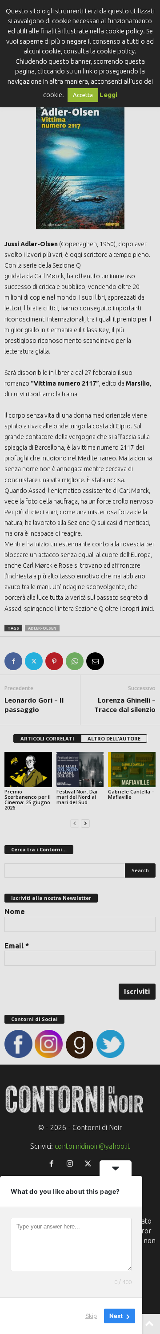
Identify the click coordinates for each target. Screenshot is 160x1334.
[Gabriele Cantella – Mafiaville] (132, 770)
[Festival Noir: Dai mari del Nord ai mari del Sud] (80, 770)
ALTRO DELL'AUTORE (114, 738)
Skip (91, 1315)
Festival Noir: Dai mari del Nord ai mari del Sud (76, 796)
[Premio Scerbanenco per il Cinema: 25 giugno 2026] (28, 770)
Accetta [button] (83, 95)
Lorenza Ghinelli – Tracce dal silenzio (125, 704)
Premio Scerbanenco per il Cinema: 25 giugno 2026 (27, 799)
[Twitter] (34, 661)
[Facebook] (13, 661)
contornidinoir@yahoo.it (92, 1146)
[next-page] (85, 822)
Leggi (108, 94)
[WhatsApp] (75, 661)
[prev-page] (74, 822)
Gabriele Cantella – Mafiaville (131, 794)
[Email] (95, 661)
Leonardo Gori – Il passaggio (34, 704)
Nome (14, 911)
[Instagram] (72, 1164)
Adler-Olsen (42, 628)
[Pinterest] (54, 661)
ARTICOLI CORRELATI (47, 738)
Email (16, 946)
